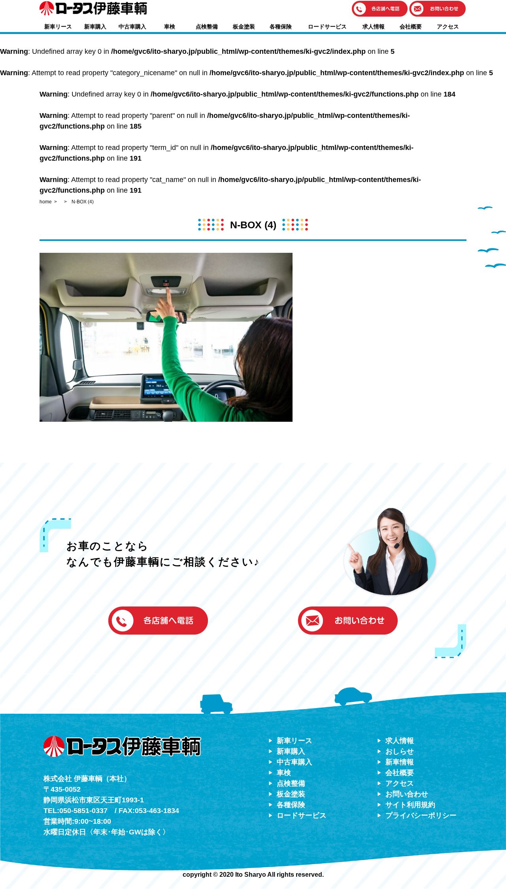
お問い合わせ (406, 794)
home (46, 202)
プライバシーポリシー (421, 815)
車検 (169, 26)
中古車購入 (132, 26)
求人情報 (374, 26)
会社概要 (411, 26)
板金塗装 (244, 26)
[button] (380, 9)
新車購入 (95, 26)
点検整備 (207, 26)
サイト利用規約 (410, 805)
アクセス (448, 26)
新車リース (58, 26)
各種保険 (281, 26)
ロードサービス (327, 26)
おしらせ (399, 751)
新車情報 (399, 762)
